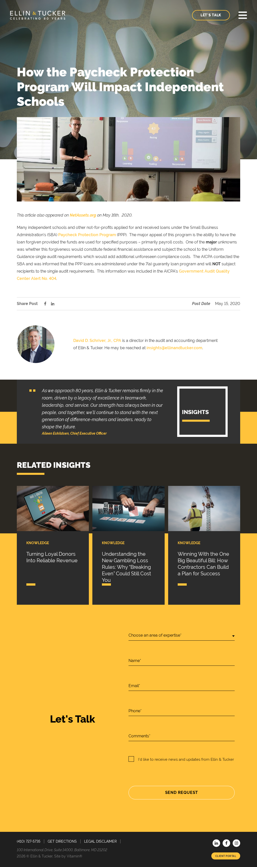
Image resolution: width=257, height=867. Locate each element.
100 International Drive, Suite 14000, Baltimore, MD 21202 (62, 850)
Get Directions (62, 841)
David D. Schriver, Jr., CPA (97, 340)
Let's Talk (211, 15)
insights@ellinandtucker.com (174, 347)
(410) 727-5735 (28, 841)
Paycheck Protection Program (87, 234)
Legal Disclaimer (100, 841)
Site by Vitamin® (68, 856)
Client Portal (225, 855)
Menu (242, 15)
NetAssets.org (83, 215)
